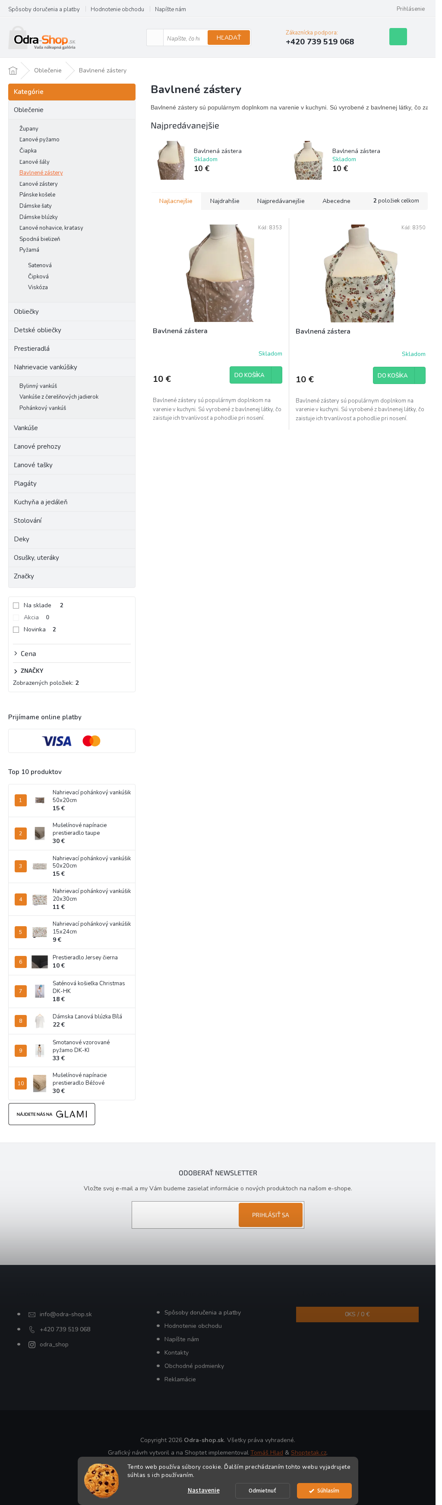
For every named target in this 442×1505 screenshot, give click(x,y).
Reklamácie (180, 1379)
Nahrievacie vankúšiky (45, 367)
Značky (24, 576)
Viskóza (38, 287)
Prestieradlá (32, 348)
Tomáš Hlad (266, 1453)
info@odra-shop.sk (66, 1314)
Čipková (38, 277)
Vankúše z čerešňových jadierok (58, 397)
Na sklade (43, 605)
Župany (28, 129)
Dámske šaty (35, 206)
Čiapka (28, 151)
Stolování (27, 520)
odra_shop (54, 1344)
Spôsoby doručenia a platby (44, 9)
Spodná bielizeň (39, 239)
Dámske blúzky (38, 217)
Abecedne (336, 201)
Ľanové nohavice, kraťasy (51, 228)
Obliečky (26, 311)
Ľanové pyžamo (39, 140)
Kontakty (176, 1353)
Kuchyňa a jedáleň (41, 502)
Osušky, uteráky (36, 557)
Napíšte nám (170, 9)
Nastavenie (204, 1490)
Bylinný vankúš (38, 386)
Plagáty (25, 483)
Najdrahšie (225, 201)
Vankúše (26, 428)
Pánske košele (37, 195)
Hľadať (229, 38)
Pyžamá (29, 250)
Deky (21, 539)
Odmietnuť (262, 1490)
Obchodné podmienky (194, 1366)
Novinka (40, 629)
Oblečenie (29, 110)
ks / (357, 1314)
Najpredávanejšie (281, 201)
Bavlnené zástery (41, 173)
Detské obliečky (37, 330)
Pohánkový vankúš (42, 408)
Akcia (36, 617)
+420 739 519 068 (65, 1329)
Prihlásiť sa (270, 1214)
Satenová (40, 265)
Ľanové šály (34, 162)
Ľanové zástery (38, 184)
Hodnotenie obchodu (117, 9)
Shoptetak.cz (308, 1453)
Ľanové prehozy (37, 446)
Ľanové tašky (33, 465)
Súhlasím (328, 1490)
